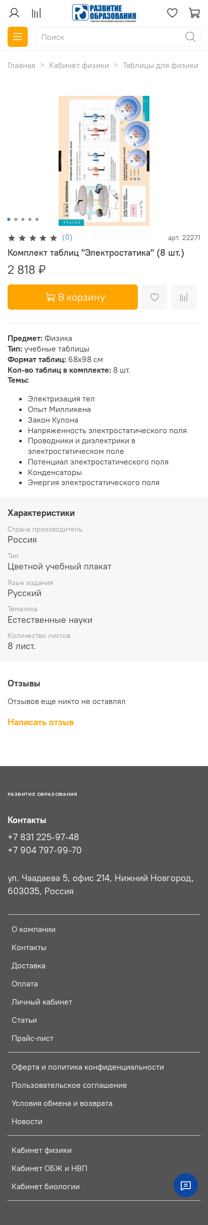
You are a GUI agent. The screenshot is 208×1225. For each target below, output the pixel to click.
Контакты (29, 947)
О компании (34, 929)
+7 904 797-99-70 (45, 850)
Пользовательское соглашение (69, 1085)
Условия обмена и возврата (62, 1103)
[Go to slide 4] (29, 219)
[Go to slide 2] (15, 219)
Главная (21, 65)
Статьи (24, 1020)
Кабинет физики (79, 65)
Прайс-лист (33, 1038)
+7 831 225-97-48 (43, 837)
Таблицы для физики (160, 65)
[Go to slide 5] (36, 219)
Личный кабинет (42, 1002)
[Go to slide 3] (22, 219)
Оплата (25, 983)
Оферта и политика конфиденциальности (88, 1067)
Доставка (28, 965)
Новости (27, 1121)
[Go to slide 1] (8, 219)
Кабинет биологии (46, 1186)
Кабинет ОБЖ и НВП (49, 1168)
